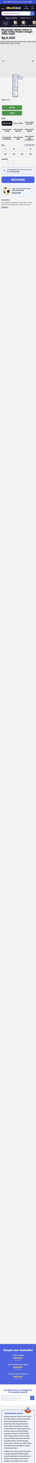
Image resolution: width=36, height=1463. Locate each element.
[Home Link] (13, 8)
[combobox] (16, 13)
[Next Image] (32, 61)
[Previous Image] (3, 61)
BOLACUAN (18, 179)
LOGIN (12, 113)
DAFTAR (12, 107)
